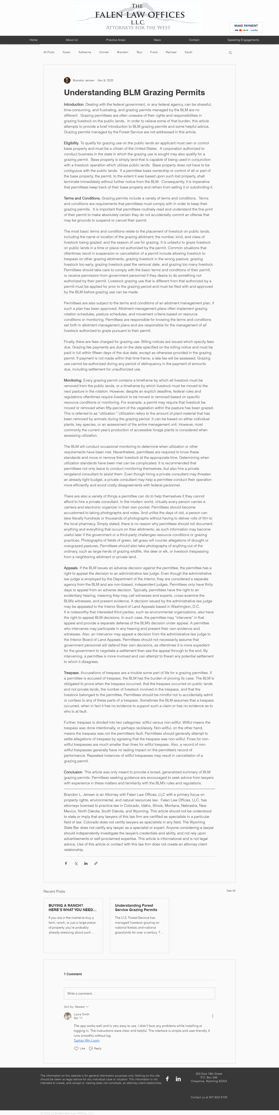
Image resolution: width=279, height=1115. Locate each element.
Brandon (122, 52)
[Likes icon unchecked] (76, 1048)
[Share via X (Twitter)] (76, 863)
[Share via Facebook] (66, 863)
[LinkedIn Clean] (178, 1078)
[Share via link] (96, 863)
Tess (139, 52)
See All (231, 890)
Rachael (171, 52)
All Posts (49, 52)
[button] (230, 52)
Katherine (85, 52)
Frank (154, 52)
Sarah (188, 52)
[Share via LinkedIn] (86, 863)
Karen (66, 52)
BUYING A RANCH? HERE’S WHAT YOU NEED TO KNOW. (71, 907)
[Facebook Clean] (167, 1078)
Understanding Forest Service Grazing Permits (136, 907)
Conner (104, 52)
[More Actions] (212, 1016)
